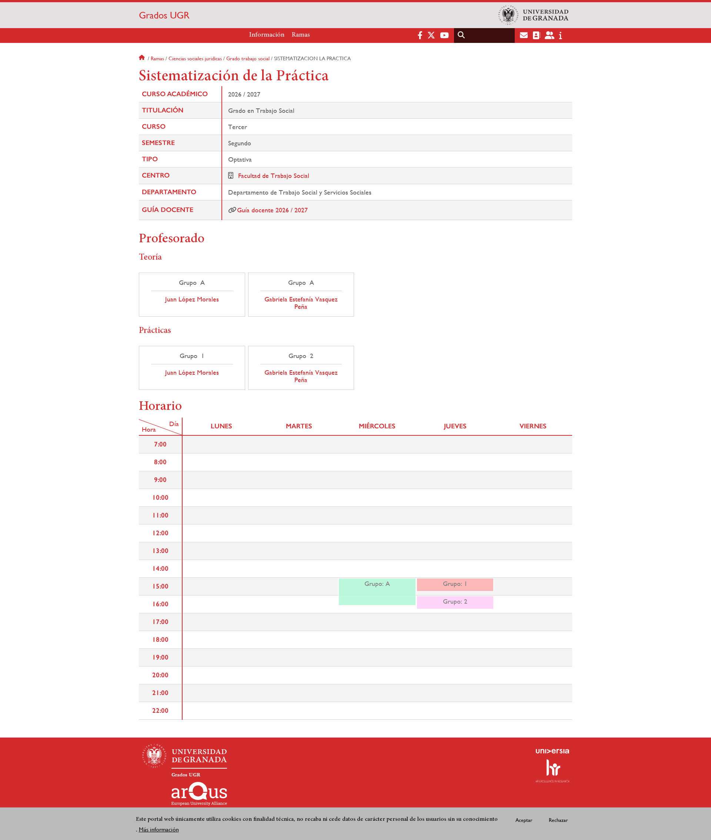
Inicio (142, 58)
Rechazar (558, 820)
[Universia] (552, 751)
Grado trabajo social (248, 58)
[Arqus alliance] (199, 794)
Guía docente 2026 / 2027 (272, 210)
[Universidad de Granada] (533, 15)
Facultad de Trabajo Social (273, 175)
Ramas (301, 35)
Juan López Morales (192, 299)
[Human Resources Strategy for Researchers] (552, 770)
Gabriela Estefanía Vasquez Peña (301, 303)
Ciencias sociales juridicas (195, 58)
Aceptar (524, 820)
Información (266, 35)
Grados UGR (164, 15)
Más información (159, 829)
